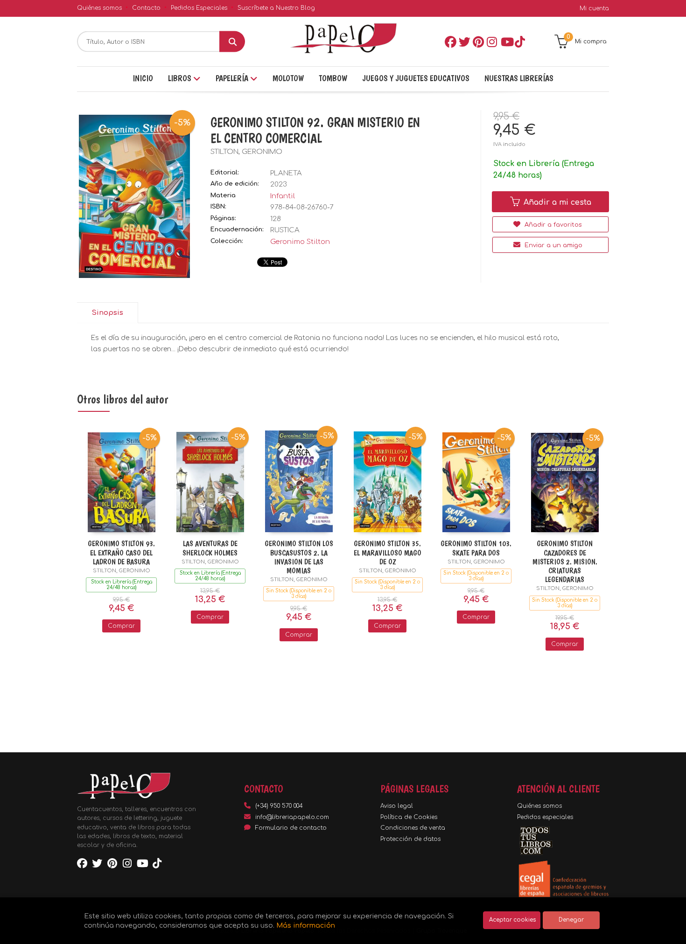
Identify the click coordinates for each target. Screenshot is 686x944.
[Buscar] (232, 41)
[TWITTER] (464, 41)
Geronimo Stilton (300, 242)
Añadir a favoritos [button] (552, 225)
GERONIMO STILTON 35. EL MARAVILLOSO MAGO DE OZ (387, 552)
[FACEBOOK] (450, 41)
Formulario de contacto (291, 828)
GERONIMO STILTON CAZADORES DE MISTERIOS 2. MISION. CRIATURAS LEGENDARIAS (564, 561)
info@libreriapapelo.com (292, 817)
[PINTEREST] (478, 41)
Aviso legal (396, 806)
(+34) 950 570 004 (279, 806)
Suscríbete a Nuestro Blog (276, 8)
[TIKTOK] (520, 41)
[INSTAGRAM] (492, 41)
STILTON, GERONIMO (246, 152)
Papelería (233, 78)
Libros (180, 78)
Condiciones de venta (412, 828)
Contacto (146, 8)
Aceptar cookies (512, 920)
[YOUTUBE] (506, 41)
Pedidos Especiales (199, 8)
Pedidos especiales (545, 817)
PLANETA (286, 173)
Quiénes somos (99, 8)
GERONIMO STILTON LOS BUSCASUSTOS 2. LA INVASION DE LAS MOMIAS (299, 557)
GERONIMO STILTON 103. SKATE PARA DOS (476, 548)
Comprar (121, 626)
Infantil (282, 196)
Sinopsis (107, 313)
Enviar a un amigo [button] (552, 245)
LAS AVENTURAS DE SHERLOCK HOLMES (210, 548)
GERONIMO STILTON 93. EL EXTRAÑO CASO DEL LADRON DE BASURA (121, 552)
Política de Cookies (408, 817)
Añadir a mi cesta (556, 202)
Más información (305, 925)
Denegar (571, 920)
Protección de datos (410, 839)
